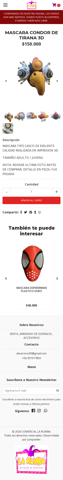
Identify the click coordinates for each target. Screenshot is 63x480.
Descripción (11, 140)
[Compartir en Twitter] (25, 212)
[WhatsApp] (45, 411)
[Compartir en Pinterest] (30, 212)
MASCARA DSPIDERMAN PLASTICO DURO (31, 289)
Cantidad (31, 184)
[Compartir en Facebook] (21, 212)
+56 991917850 (31, 358)
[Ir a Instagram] (39, 411)
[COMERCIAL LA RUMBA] (31, 5)
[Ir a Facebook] (33, 411)
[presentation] (6, 81)
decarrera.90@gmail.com (31, 353)
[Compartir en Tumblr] (35, 212)
